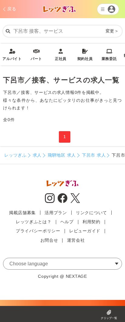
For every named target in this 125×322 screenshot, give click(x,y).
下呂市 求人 (94, 155)
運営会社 (76, 240)
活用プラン (56, 212)
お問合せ (49, 240)
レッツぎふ (15, 155)
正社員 (60, 55)
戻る (11, 8)
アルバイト (12, 55)
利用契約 (91, 221)
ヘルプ (67, 221)
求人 (37, 155)
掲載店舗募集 (22, 212)
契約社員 (85, 55)
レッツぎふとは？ (34, 221)
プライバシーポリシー (38, 230)
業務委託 (109, 55)
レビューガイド (84, 230)
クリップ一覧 (109, 318)
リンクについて (91, 212)
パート (36, 55)
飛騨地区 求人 (62, 155)
